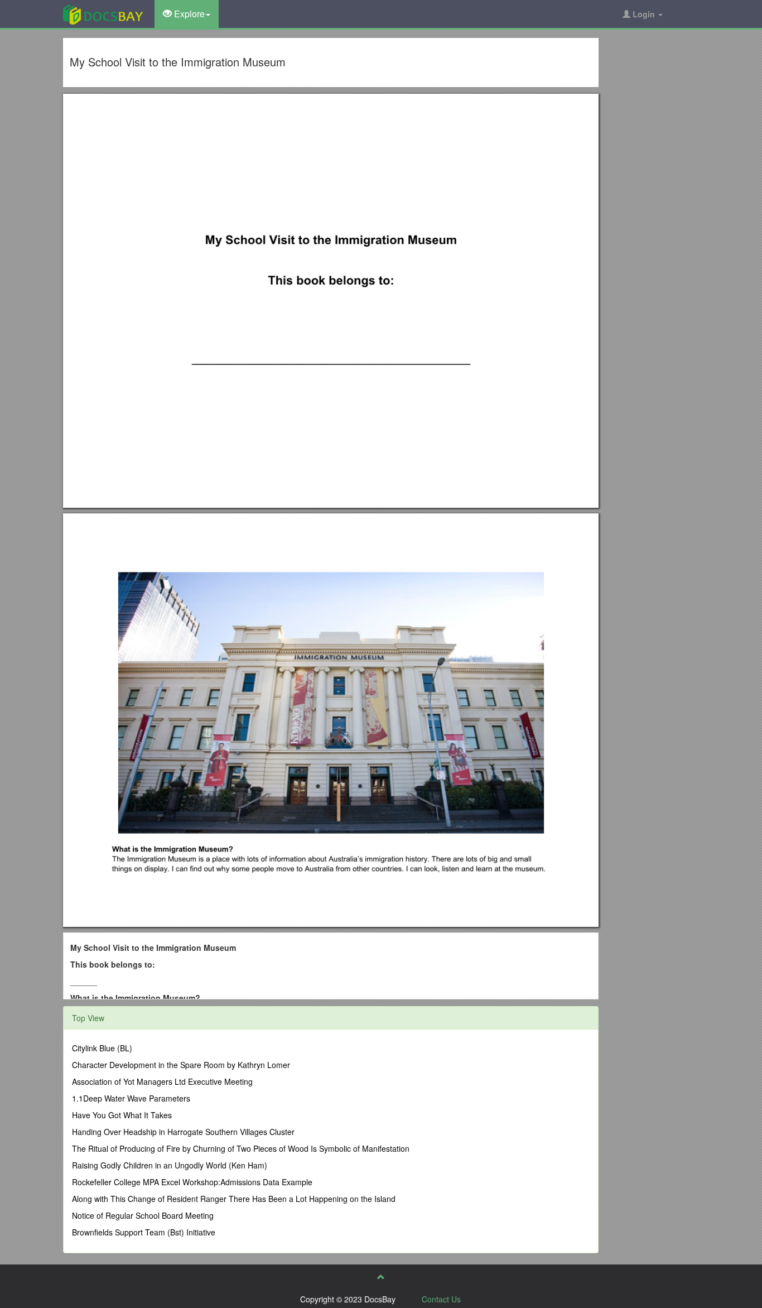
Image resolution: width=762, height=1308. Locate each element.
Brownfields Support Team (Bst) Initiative (143, 1232)
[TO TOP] (381, 1276)
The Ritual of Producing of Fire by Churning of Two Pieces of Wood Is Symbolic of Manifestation (240, 1148)
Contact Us (441, 1299)
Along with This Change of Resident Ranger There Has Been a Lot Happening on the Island (234, 1198)
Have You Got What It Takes (122, 1115)
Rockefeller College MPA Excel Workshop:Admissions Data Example (192, 1181)
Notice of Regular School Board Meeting (143, 1215)
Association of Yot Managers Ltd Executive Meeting (162, 1081)
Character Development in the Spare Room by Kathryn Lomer (181, 1064)
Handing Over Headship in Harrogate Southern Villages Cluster (183, 1131)
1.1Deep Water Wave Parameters (131, 1098)
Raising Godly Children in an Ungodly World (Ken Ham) (169, 1165)
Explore (188, 13)
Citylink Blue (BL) (102, 1048)
